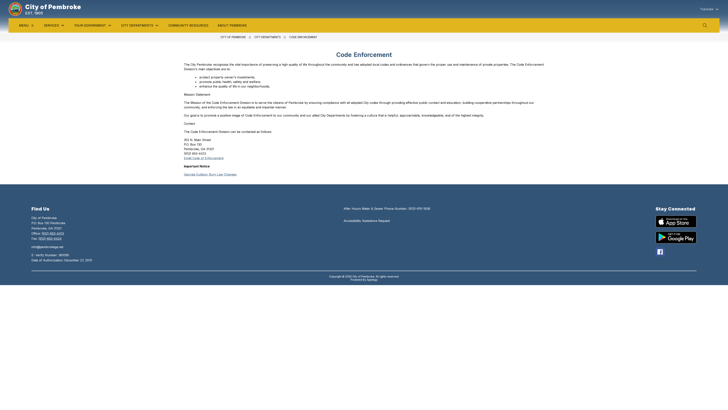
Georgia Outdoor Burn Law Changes (210, 174)
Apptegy (372, 279)
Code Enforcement (303, 37)
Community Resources (188, 25)
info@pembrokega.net (47, 247)
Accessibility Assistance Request (367, 221)
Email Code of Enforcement (204, 158)
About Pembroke (232, 25)
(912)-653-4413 (53, 233)
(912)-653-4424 (50, 238)
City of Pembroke (233, 37)
